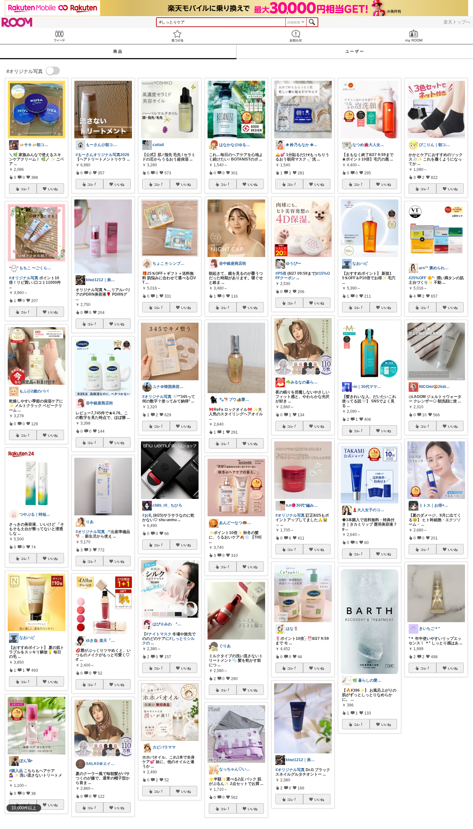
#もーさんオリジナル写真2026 (102, 154)
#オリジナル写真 (23, 278)
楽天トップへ (456, 21)
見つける (177, 36)
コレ (24, 188)
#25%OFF (417, 278)
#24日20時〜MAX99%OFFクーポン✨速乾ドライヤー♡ (436, 743)
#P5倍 (280, 273)
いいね (53, 188)
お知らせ (295, 36)
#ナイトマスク (159, 634)
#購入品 (16, 771)
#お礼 (147, 515)
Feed (59, 36)
